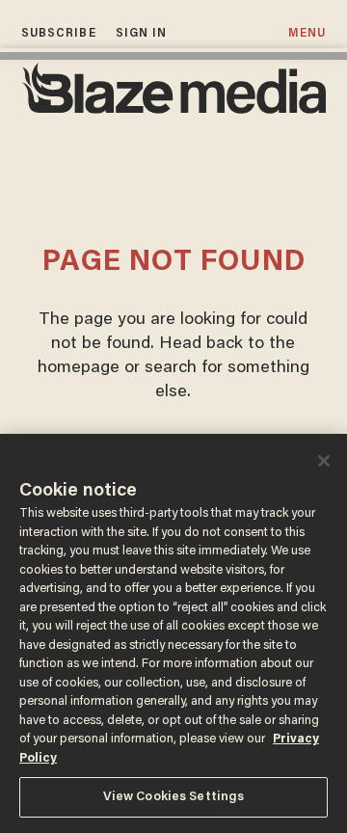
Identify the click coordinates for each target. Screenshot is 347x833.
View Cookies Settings (174, 797)
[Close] (324, 461)
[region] (173, 633)
